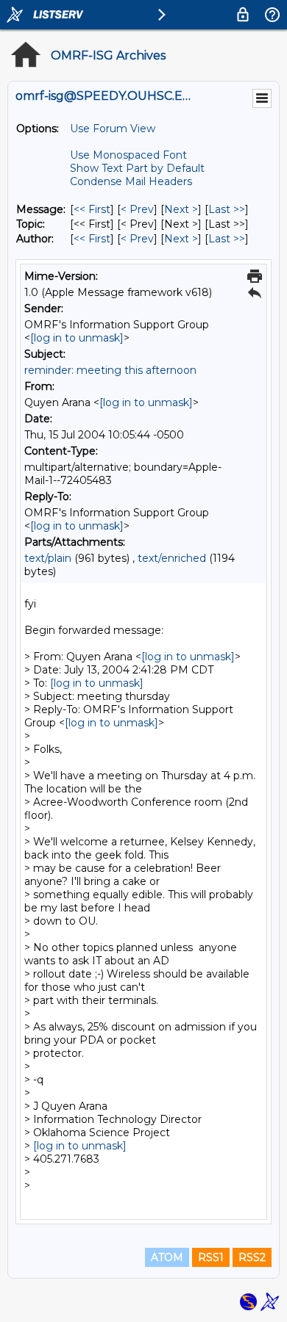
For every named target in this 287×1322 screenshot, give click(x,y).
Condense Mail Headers (131, 181)
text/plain (47, 558)
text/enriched (172, 558)
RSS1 (211, 1257)
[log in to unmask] (77, 337)
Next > (181, 209)
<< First (92, 209)
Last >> (226, 209)
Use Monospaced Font (128, 155)
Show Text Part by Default (137, 168)
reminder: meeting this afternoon (110, 370)
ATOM (167, 1257)
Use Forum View (112, 128)
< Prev (137, 209)
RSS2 (252, 1257)
